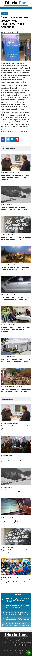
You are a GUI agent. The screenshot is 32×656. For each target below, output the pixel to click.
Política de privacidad (11, 642)
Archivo (3, 642)
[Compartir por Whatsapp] (29, 652)
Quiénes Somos (22, 642)
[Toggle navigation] (2, 8)
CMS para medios (13, 654)
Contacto (28, 642)
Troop (21, 654)
